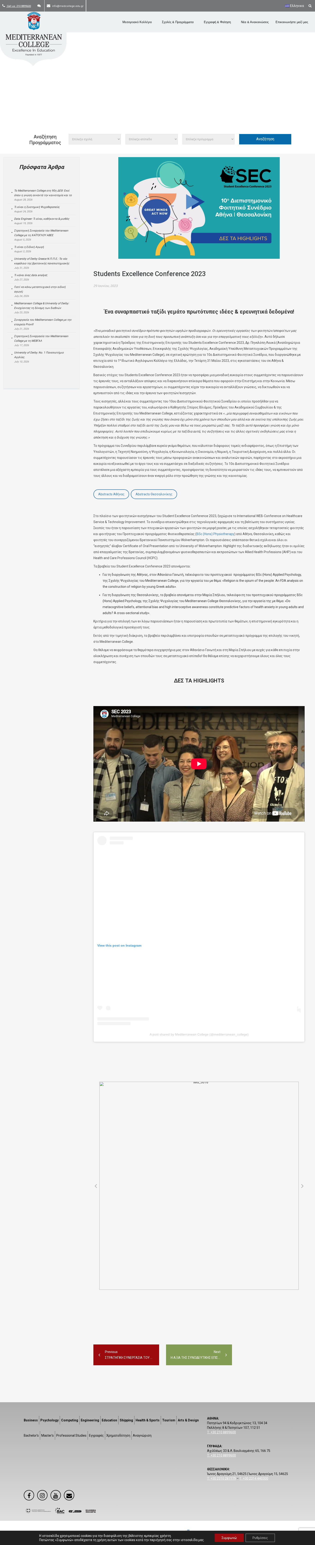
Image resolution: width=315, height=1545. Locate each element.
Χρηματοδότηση (118, 1435)
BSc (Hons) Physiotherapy (215, 534)
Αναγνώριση (142, 1435)
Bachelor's (31, 1435)
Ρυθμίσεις (260, 1538)
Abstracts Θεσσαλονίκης (154, 494)
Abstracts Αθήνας (111, 494)
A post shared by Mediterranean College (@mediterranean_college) (199, 1034)
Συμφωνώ (229, 1538)
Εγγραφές (96, 1435)
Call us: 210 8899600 (18, 6)
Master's (47, 1435)
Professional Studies (71, 1435)
